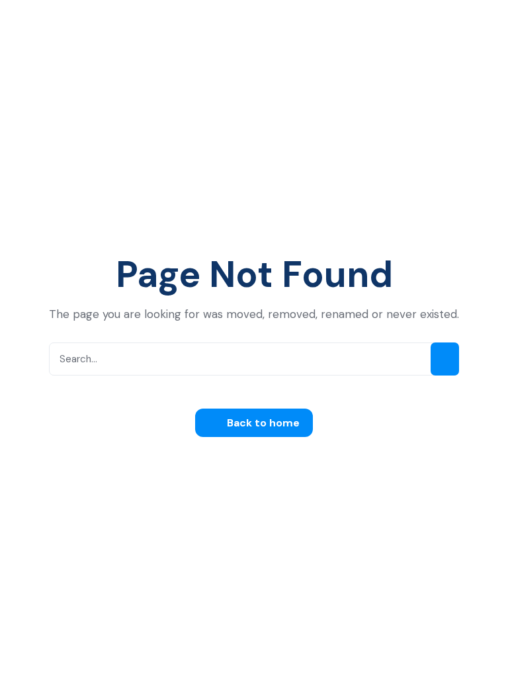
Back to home (262, 423)
